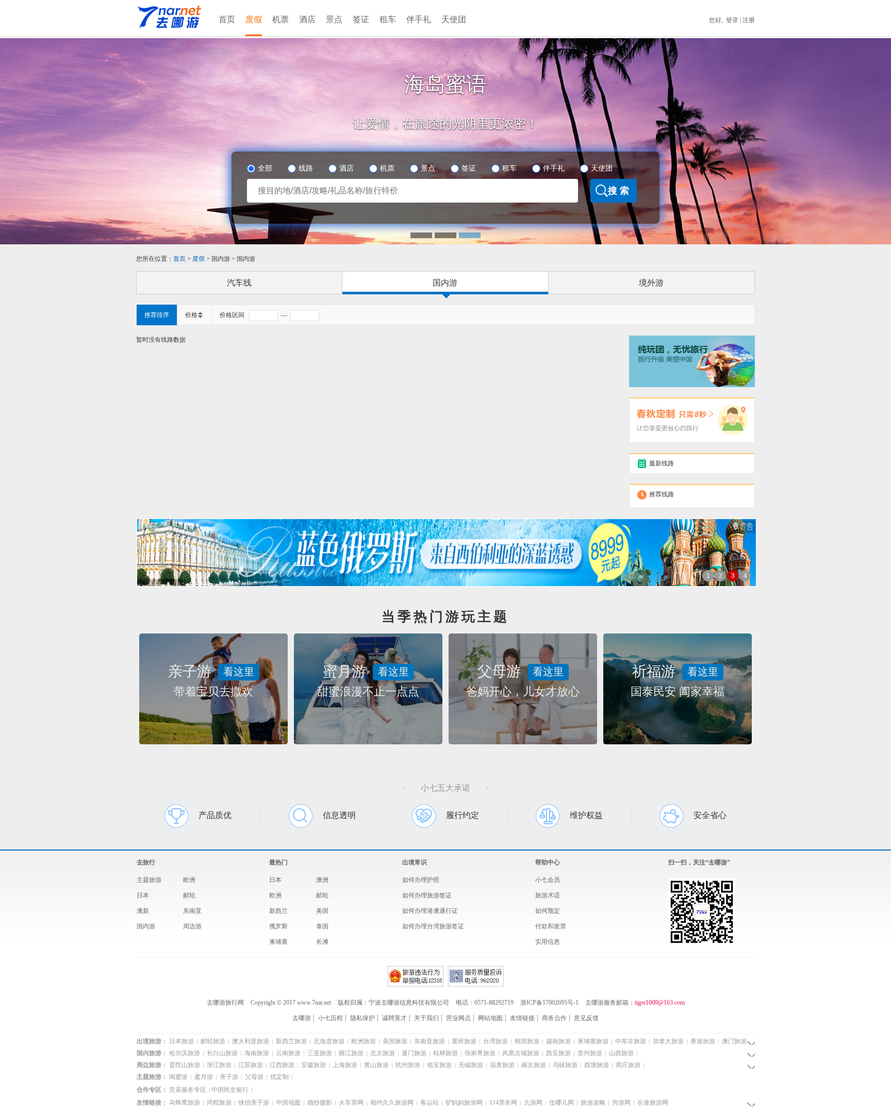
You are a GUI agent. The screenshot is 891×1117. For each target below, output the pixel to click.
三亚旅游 (319, 1053)
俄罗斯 (278, 926)
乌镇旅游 (564, 1065)
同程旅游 (218, 1102)
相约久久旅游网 (391, 1102)
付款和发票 (550, 926)
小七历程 (330, 1018)
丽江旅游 (350, 1053)
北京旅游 (382, 1053)
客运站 (429, 1102)
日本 (143, 895)
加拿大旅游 (667, 1041)
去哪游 (301, 1018)
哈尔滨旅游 (184, 1053)
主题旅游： (152, 1076)
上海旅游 (344, 1065)
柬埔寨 (278, 941)
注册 (748, 20)
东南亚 (192, 910)
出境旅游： (152, 1041)
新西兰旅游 (290, 1041)
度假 (253, 19)
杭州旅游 (407, 1065)
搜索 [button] (620, 191)
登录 (732, 20)
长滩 (322, 941)
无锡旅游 (470, 1065)
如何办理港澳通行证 (430, 910)
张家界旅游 (479, 1053)
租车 (388, 19)
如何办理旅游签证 (427, 895)
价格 (191, 315)
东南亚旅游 (428, 1041)
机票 (280, 19)
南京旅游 (533, 1065)
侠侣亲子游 (253, 1102)
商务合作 (554, 1018)
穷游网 (620, 1102)
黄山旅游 (375, 1065)
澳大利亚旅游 (249, 1041)
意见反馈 (586, 1018)
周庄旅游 (627, 1065)
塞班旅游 (463, 1041)
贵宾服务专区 (187, 1089)
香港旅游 (702, 1041)
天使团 (453, 19)
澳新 (143, 910)
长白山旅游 (221, 1053)
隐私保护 (362, 1018)
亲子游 (228, 1076)
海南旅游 (256, 1053)
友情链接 (522, 1018)
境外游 (651, 282)
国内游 (445, 282)
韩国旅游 (526, 1041)
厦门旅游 (413, 1053)
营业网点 (458, 1018)
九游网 (532, 1102)
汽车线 (239, 282)
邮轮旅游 (212, 1041)
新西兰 (278, 910)
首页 (227, 19)
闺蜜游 (178, 1076)
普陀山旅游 (184, 1065)
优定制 (279, 1076)
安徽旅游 (313, 1065)
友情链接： (152, 1102)
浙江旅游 (218, 1065)
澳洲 (322, 879)
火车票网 (350, 1102)
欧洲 (189, 879)
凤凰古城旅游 (520, 1053)
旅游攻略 (592, 1102)
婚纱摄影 (319, 1102)
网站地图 (490, 1018)
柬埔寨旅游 (592, 1041)
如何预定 (547, 910)
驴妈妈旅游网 (463, 1102)
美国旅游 (394, 1041)
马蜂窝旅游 (184, 1102)
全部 (265, 168)
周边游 (192, 926)
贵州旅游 (589, 1053)
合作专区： (152, 1089)
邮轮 (189, 895)
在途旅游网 (652, 1102)
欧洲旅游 (363, 1041)
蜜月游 (203, 1076)
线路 (306, 168)
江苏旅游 (250, 1065)
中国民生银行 (230, 1089)
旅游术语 (547, 895)
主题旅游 (149, 879)
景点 (334, 19)
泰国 (322, 926)
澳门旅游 (733, 1041)
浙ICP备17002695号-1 (549, 1002)
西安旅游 (557, 1053)
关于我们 (426, 1018)
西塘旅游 (596, 1065)
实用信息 (547, 941)
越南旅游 (557, 1041)
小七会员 (547, 879)
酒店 (307, 19)
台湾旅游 (495, 1041)
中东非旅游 (630, 1041)
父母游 (253, 1076)
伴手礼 (418, 19)
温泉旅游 (501, 1065)
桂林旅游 (445, 1053)
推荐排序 (156, 315)
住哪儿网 (561, 1102)
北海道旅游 (328, 1041)
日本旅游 (181, 1041)
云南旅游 (287, 1053)
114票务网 (502, 1102)
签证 (361, 19)
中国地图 (287, 1102)
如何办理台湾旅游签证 (433, 926)
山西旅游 (620, 1053)
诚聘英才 (394, 1018)
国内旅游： (152, 1053)
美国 (322, 910)
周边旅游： (152, 1065)
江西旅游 (281, 1065)
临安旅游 (438, 1065)
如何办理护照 (420, 879)
